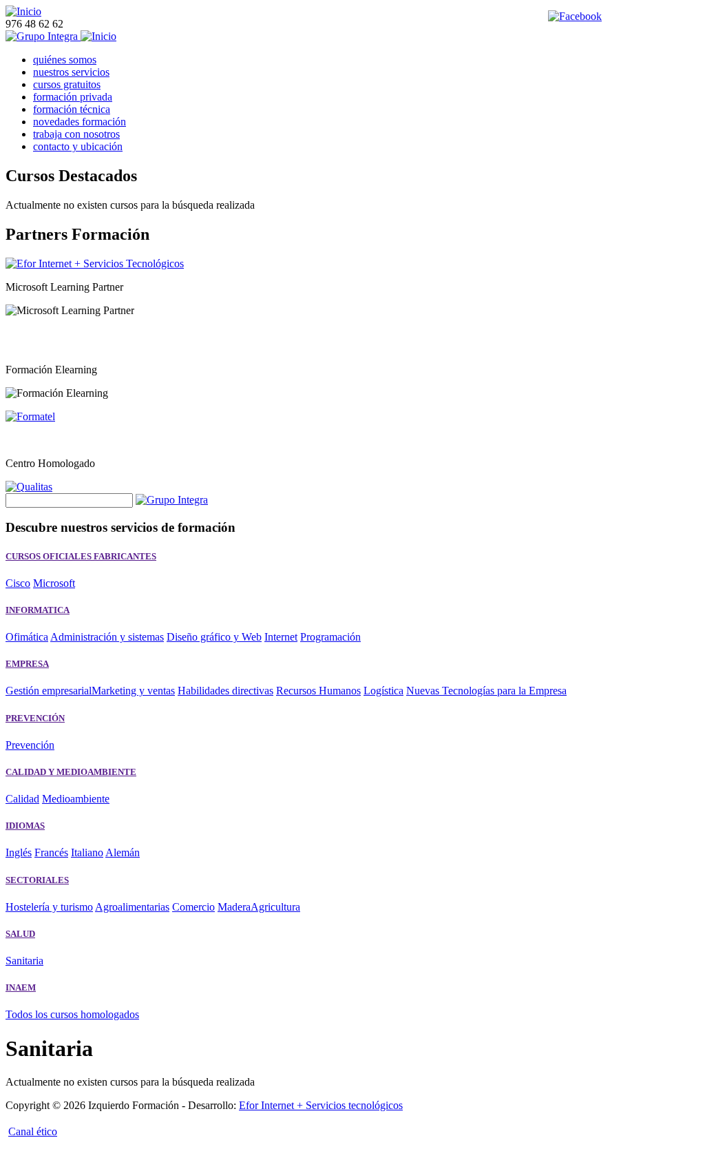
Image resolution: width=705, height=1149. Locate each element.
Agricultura (275, 907)
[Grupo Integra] (43, 36)
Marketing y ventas (133, 690)
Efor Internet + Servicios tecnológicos (321, 1105)
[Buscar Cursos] (172, 500)
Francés (51, 852)
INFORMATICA (38, 610)
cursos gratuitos (67, 84)
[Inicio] (23, 11)
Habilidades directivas (225, 690)
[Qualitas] (29, 487)
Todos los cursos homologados (72, 1014)
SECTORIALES (37, 880)
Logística (383, 690)
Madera (234, 907)
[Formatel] (30, 416)
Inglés (19, 852)
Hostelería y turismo (49, 907)
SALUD (20, 934)
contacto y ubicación (78, 146)
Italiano (87, 852)
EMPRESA (27, 664)
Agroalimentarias (132, 907)
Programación (330, 637)
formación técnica (71, 109)
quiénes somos (64, 59)
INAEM (21, 987)
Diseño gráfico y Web (214, 637)
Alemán (122, 852)
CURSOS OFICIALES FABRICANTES (81, 556)
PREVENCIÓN (35, 718)
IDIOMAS (25, 825)
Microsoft (54, 583)
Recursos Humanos (318, 690)
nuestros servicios (71, 72)
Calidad (22, 799)
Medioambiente (75, 799)
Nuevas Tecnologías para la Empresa (486, 690)
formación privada (72, 97)
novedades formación (79, 121)
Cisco (18, 583)
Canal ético (32, 1131)
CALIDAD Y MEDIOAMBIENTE (71, 772)
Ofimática (27, 637)
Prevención (30, 745)
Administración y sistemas (107, 637)
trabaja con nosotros (76, 134)
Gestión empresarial (49, 690)
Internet (280, 637)
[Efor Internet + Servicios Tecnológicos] (95, 263)
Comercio (193, 907)
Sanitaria (24, 960)
